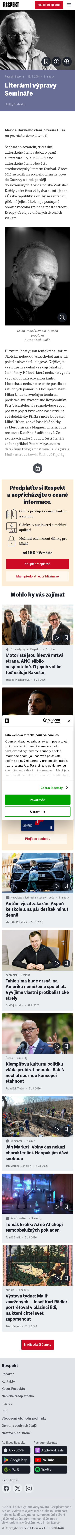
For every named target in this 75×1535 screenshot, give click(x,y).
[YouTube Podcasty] (50, 1460)
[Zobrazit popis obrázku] (56, 61)
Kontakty (8, 1382)
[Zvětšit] (37, 40)
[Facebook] (6, 1492)
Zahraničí (11, 975)
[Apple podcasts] (50, 1450)
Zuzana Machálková (18, 679)
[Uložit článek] (46, 61)
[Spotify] (50, 1470)
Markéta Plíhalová (16, 922)
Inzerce (7, 1404)
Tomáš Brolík (13, 1237)
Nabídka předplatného (18, 1396)
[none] (67, 61)
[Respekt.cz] (11, 4)
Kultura (10, 1290)
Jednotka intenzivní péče (39, 897)
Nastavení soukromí (16, 1433)
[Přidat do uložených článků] (66, 638)
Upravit (35, 811)
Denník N (26, 1166)
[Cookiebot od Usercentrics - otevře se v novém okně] (44, 720)
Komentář (16, 1141)
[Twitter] (17, 1492)
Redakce (8, 1374)
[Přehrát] (57, 638)
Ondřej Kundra (14, 1005)
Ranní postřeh (18, 1218)
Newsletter (16, 897)
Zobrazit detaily (52, 787)
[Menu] (69, 5)
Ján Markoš (12, 1166)
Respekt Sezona (14, 76)
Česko (9, 1058)
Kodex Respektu (13, 1389)
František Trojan (15, 1088)
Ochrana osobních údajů (19, 1426)
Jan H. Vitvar (13, 1326)
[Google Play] (16, 1460)
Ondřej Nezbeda (14, 104)
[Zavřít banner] (69, 720)
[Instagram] (29, 1492)
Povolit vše (37, 800)
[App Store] (16, 1450)
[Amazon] (16, 1470)
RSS (5, 1411)
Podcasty (15, 649)
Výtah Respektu (32, 649)
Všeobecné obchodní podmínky (24, 1419)
